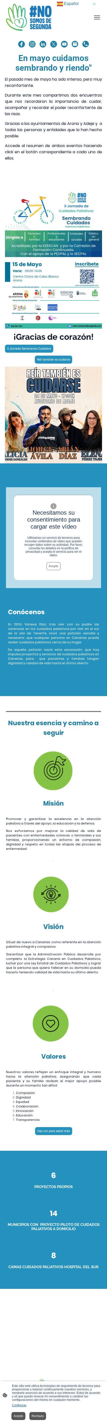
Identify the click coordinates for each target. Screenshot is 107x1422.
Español (71, 3)
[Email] (75, 44)
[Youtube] (64, 44)
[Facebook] (21, 44)
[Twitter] (53, 44)
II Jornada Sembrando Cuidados (29, 348)
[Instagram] (32, 44)
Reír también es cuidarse (53, 359)
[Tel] (85, 44)
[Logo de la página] (29, 17)
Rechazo (38, 1416)
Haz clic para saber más (53, 1131)
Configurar (19, 1405)
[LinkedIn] (43, 44)
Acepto (53, 566)
